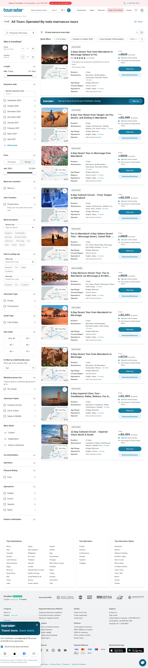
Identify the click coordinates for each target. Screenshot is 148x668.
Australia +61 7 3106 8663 (118, 623)
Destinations (81, 10)
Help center (113, 615)
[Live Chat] (142, 662)
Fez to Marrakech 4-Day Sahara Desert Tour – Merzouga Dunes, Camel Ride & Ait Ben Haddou (92, 236)
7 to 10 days (61, 39)
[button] (129, 58)
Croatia (30, 566)
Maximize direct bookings (48, 635)
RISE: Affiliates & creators (83, 629)
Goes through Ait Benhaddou (112, 39)
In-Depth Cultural (121, 566)
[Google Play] (135, 650)
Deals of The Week (115, 10)
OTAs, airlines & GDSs (82, 635)
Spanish (10, 504)
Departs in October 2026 (83, 39)
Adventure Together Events (49, 618)
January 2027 (13, 123)
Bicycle (117, 550)
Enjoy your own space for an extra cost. (19, 209)
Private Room (13, 204)
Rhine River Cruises (56, 563)
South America (11, 563)
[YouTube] (65, 650)
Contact (129, 10)
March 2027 (12, 134)
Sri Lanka (31, 556)
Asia (8, 550)
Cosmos (82, 550)
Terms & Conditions (78, 664)
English (10, 493)
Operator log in (44, 638)
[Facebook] (41, 650)
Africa (8, 546)
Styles (92, 10)
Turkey (51, 573)
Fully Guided (12, 322)
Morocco (10, 188)
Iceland (52, 546)
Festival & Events (14, 405)
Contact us (113, 612)
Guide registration (80, 615)
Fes (28, 241)
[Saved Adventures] (136, 10)
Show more (12, 145)
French (10, 499)
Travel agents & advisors (83, 627)
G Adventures (84, 553)
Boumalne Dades (20, 237)
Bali (7, 576)
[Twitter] (47, 650)
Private (10, 301)
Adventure (118, 546)
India (8, 583)
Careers (11, 615)
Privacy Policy (55, 664)
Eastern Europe (33, 573)
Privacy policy (32, 660)
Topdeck (82, 560)
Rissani (22, 245)
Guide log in (78, 618)
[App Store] (117, 650)
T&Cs (26, 660)
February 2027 (13, 128)
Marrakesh (8, 233)
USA (51, 583)
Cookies (66, 664)
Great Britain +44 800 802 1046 (120, 621)
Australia (9, 553)
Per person (12, 162)
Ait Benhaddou (20, 233)
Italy (50, 553)
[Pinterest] (59, 650)
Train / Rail (118, 573)
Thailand (31, 560)
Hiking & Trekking (121, 553)
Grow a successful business (49, 627)
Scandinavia (53, 556)
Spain (51, 570)
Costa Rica (53, 580)
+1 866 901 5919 (133, 3)
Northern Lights (120, 556)
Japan (30, 546)
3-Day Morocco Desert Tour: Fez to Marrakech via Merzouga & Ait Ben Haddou (90, 276)
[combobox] (20, 227)
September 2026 (14, 100)
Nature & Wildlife (14, 416)
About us (7, 612)
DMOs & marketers (81, 632)
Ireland (52, 550)
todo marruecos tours (15, 16)
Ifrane (7, 245)
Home (6, 16)
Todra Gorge (20, 241)
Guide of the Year (80, 612)
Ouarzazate (9, 241)
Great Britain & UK (34, 576)
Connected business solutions (50, 615)
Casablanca (9, 271)
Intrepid (82, 556)
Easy (9, 477)
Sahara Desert (91, 86)
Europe (9, 556)
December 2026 (14, 117)
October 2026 (12, 106)
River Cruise (119, 560)
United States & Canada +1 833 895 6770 (124, 618)
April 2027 (11, 139)
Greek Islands (33, 583)
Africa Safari (119, 563)
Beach (117, 576)
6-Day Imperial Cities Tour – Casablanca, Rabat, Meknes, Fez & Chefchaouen (90, 396)
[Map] (142, 32)
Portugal (52, 560)
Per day (28, 162)
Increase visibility (45, 632)
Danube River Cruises (36, 570)
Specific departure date (15, 91)
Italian (9, 510)
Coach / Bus (119, 570)
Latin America (11, 560)
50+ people (12, 389)
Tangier (23, 267)
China (8, 580)
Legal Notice (43, 664)
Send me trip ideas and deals (17, 647)
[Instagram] (53, 650)
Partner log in (79, 638)
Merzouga (8, 237)
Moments (101, 10)
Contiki (81, 546)
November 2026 (14, 112)
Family (117, 580)
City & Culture (13, 411)
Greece (30, 580)
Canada (52, 576)
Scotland (52, 566)
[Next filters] (141, 39)
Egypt (8, 566)
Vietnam (31, 563)
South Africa (10, 573)
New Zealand (33, 550)
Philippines (32, 553)
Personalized (12, 306)
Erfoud (14, 245)
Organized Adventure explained (50, 612)
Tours (24, 16)
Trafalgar (82, 563)
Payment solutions (45, 629)
